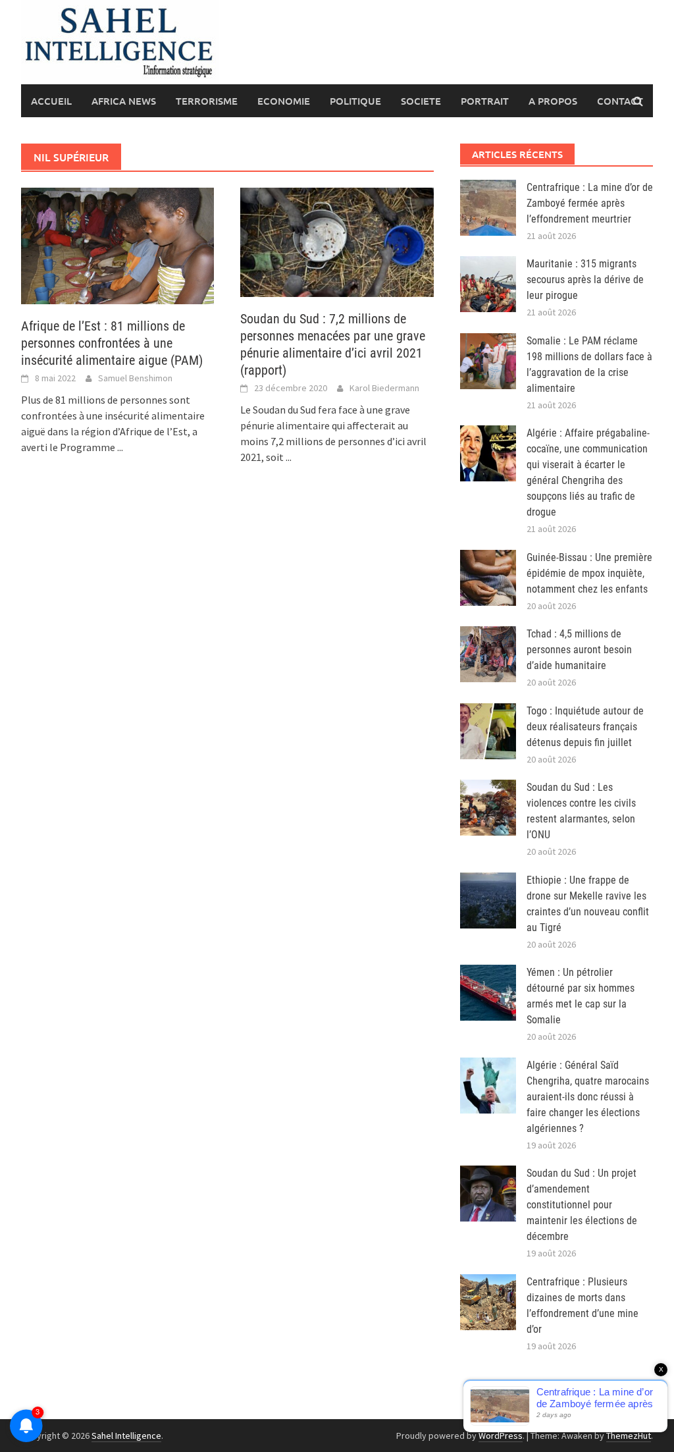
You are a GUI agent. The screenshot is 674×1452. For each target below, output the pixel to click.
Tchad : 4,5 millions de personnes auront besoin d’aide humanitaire (579, 650)
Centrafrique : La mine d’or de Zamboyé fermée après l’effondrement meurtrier (590, 203)
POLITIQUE (355, 100)
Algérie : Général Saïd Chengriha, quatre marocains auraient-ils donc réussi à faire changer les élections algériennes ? (588, 1097)
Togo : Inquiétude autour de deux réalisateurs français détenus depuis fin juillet (585, 727)
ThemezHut (628, 1435)
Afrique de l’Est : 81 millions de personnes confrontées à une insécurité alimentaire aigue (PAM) (112, 343)
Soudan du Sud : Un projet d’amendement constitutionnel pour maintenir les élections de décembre (582, 1205)
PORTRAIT (485, 100)
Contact (620, 100)
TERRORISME (207, 100)
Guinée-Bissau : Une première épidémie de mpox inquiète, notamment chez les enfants (589, 573)
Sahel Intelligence (126, 1435)
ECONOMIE (283, 100)
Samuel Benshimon (135, 378)
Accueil (51, 100)
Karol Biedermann (384, 388)
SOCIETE (421, 100)
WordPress (501, 1435)
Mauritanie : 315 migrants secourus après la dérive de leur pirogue (585, 279)
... (120, 447)
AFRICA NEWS (123, 100)
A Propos (553, 100)
